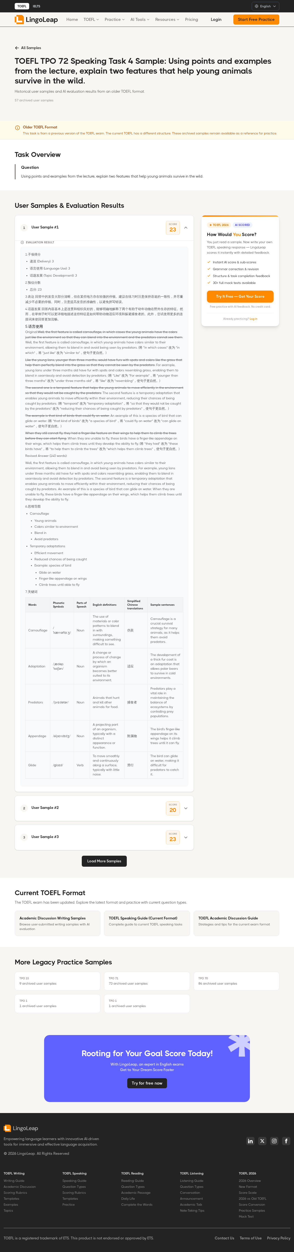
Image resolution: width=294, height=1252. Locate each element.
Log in (253, 318)
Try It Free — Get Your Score (240, 296)
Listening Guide (191, 1181)
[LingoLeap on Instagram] (274, 1141)
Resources (165, 19)
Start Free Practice (256, 19)
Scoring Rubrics (15, 1192)
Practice (113, 19)
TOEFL (21, 6)
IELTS (36, 6)
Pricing (191, 19)
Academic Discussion (20, 1186)
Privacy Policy (278, 1238)
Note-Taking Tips (192, 1210)
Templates (11, 1198)
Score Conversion (252, 1204)
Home (72, 19)
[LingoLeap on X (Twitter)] (262, 1141)
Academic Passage (135, 1192)
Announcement (191, 1198)
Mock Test (246, 1216)
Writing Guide (14, 1181)
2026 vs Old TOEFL (252, 1198)
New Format (248, 1186)
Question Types (74, 1186)
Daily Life (128, 1198)
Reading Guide (132, 1181)
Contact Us (224, 1238)
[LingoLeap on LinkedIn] (250, 1141)
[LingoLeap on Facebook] (286, 1141)
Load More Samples (104, 861)
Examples (11, 1204)
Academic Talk (191, 1204)
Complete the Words (137, 1204)
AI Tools (138, 19)
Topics (8, 1210)
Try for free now (147, 1083)
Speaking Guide (74, 1181)
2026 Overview (250, 1181)
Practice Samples (252, 1210)
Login (216, 19)
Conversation (190, 1192)
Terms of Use (251, 1238)
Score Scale (248, 1192)
